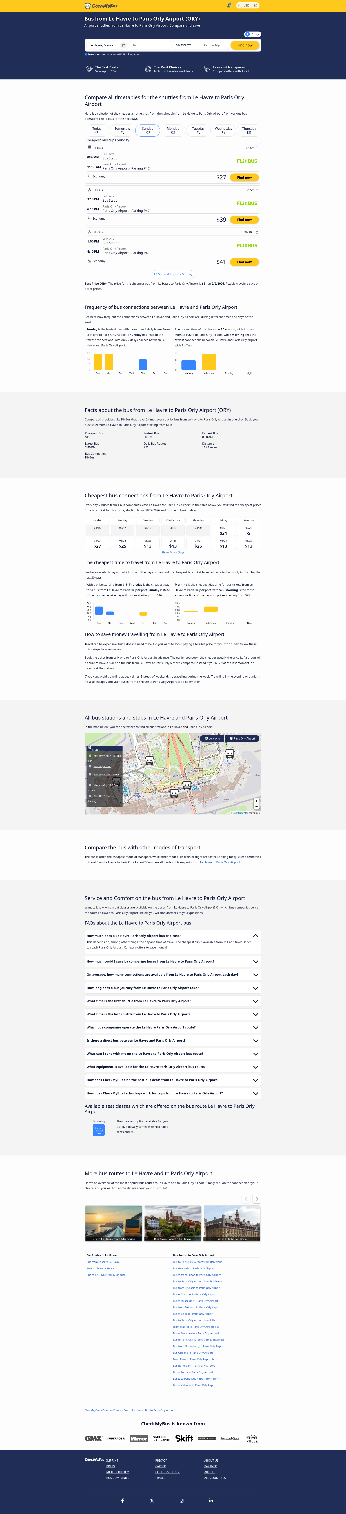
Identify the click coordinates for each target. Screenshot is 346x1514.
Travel (160, 1478)
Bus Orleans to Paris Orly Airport (193, 1352)
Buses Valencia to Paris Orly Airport (194, 1385)
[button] (229, 754)
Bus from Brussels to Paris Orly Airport (196, 1288)
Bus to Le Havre (133, 1410)
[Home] (101, 6)
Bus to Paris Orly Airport (160, 1410)
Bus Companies (117, 1478)
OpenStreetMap (240, 812)
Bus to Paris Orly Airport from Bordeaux (197, 1281)
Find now (244, 177)
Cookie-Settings (167, 1472)
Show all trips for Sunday (175, 274)
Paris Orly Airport (244, 738)
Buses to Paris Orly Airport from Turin (196, 1378)
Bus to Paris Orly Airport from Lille (194, 1320)
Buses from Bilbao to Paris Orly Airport (197, 1275)
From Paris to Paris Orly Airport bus (195, 1359)
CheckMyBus (92, 1410)
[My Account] (228, 5)
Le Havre (214, 738)
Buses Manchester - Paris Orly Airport (196, 1333)
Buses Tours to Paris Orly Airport (193, 1372)
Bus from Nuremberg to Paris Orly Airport (198, 1346)
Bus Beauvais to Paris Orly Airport (193, 1268)
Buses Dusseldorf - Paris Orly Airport (195, 1301)
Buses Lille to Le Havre (100, 1268)
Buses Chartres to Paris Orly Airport (195, 1294)
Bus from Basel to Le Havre (103, 1262)
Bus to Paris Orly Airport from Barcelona (197, 1262)
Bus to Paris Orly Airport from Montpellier (198, 1339)
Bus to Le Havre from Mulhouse (105, 1275)
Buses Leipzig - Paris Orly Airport (193, 1313)
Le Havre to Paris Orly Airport (220, 862)
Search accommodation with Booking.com (113, 54)
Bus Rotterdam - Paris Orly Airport (194, 1365)
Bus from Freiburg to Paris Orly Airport (197, 1307)
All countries (215, 1478)
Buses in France (111, 1410)
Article (209, 1472)
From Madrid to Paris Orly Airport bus (196, 1326)
